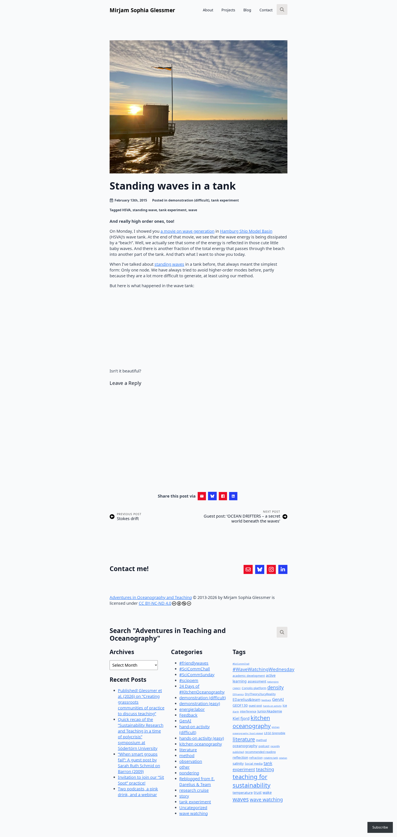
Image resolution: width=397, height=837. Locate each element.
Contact (266, 9)
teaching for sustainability (251, 781)
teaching (265, 769)
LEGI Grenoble (274, 733)
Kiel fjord (241, 718)
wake (267, 792)
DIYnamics (238, 694)
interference (248, 711)
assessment (257, 681)
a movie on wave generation (187, 231)
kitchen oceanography (200, 744)
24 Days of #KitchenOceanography (202, 689)
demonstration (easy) (199, 703)
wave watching (193, 813)
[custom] (248, 569)
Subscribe (380, 827)
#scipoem (188, 680)
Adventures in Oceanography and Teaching (151, 597)
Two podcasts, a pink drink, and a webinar (138, 791)
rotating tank (271, 757)
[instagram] (271, 569)
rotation (283, 757)
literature (188, 750)
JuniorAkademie (269, 711)
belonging (273, 681)
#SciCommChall (194, 669)
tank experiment (225, 200)
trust (258, 792)
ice (285, 705)
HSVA (126, 210)
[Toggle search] (282, 9)
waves (241, 799)
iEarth (236, 711)
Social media (254, 764)
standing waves (169, 264)
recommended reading (260, 752)
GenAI (185, 721)
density (275, 687)
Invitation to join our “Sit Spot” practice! (141, 780)
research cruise (194, 790)
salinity (238, 763)
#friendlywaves (193, 663)
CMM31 (237, 688)
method (186, 755)
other (184, 767)
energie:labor (192, 709)
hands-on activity (272, 705)
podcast (263, 746)
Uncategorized (193, 807)
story (184, 796)
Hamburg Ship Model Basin (246, 231)
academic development (249, 676)
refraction (256, 758)
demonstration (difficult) (188, 200)
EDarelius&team (246, 699)
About (208, 9)
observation (190, 761)
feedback (266, 700)
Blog (247, 9)
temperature (243, 792)
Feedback (188, 715)
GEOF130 (240, 705)
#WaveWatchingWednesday (263, 669)
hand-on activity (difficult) (194, 729)
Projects (228, 9)
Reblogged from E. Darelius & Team (197, 781)
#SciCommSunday (196, 674)
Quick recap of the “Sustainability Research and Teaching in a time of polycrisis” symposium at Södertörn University (140, 734)
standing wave (145, 210)
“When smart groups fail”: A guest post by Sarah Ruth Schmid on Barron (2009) (139, 762)
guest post (255, 706)
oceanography (245, 745)
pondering (189, 773)
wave (192, 210)
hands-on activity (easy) (201, 738)
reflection (240, 757)
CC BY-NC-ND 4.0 (155, 603)
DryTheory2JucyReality (260, 694)
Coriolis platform (254, 688)
